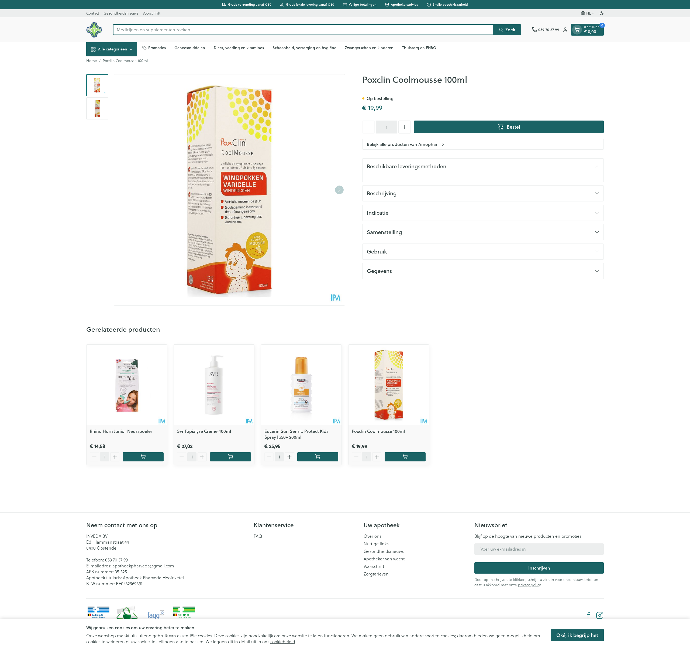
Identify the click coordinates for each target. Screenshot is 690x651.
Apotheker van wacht (384, 559)
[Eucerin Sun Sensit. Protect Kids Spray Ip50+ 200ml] (301, 385)
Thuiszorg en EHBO (419, 47)
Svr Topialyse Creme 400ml (204, 431)
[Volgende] (339, 190)
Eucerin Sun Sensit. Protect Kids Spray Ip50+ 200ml (296, 434)
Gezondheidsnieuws (121, 13)
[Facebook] (588, 615)
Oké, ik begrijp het (577, 635)
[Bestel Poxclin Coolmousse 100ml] (405, 456)
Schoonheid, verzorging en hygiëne (304, 47)
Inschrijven (539, 568)
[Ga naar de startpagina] (94, 30)
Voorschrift (151, 13)
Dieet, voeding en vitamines (239, 47)
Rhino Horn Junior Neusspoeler (121, 431)
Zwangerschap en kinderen (369, 47)
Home (91, 60)
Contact (92, 13)
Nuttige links (376, 544)
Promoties (157, 47)
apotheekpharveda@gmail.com (143, 566)
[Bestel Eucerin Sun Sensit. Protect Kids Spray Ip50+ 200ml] (317, 456)
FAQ (258, 536)
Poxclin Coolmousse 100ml (378, 431)
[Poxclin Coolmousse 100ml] (389, 385)
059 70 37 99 (116, 560)
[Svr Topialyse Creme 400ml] (214, 385)
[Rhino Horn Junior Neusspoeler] (127, 385)
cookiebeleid (282, 641)
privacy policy (529, 585)
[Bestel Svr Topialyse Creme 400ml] (230, 456)
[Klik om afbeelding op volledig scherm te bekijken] (229, 189)
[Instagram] (600, 615)
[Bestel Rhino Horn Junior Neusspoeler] (143, 456)
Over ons (372, 536)
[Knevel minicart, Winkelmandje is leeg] (577, 30)
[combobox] (303, 29)
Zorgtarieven (376, 574)
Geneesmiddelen (189, 47)
